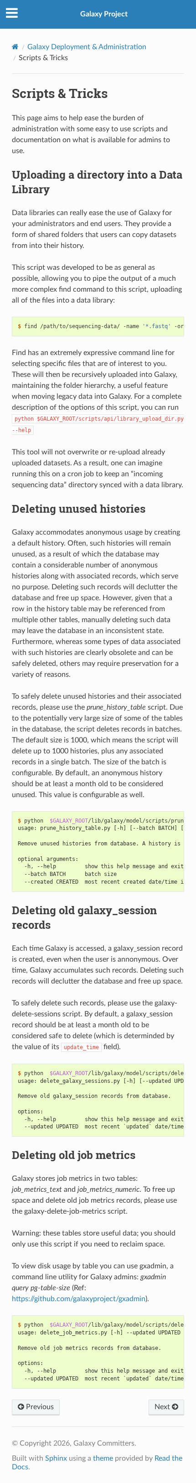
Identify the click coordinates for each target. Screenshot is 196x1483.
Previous (39, 1407)
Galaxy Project (104, 14)
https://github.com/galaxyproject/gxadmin (78, 1299)
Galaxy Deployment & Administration (86, 47)
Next (163, 1407)
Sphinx (56, 1458)
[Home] (15, 47)
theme (103, 1458)
